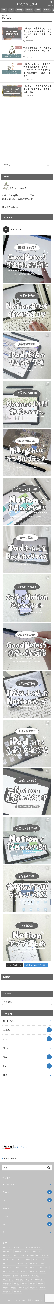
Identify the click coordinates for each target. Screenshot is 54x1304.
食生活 (18, 1292)
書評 (26, 1284)
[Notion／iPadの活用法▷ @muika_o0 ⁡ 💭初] (26, 598)
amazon (8, 1248)
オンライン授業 (38, 1264)
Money (29, 10)
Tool (5, 1066)
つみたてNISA (25, 1260)
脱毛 (14, 1288)
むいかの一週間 (25, 1300)
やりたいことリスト (42, 1260)
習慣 (6, 1288)
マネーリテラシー (11, 1272)
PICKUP (8, 1256)
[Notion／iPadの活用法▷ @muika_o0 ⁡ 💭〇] (26, 646)
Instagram (9, 1252)
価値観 (34, 1272)
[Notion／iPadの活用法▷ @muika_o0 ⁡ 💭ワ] (26, 307)
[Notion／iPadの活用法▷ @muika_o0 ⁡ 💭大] (26, 355)
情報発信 (40, 1280)
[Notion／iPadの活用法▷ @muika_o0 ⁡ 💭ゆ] (26, 937)
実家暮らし (9, 1280)
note (28, 1252)
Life (11, 10)
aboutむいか (9, 1021)
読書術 (34, 1288)
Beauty (19, 10)
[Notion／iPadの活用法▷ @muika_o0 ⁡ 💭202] (26, 452)
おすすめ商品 (10, 1260)
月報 (5, 1075)
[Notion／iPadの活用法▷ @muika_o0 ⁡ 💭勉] (26, 259)
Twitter (31, 1256)
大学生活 (26, 1276)
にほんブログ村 (21, 1147)
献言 (42, 1284)
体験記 (25, 1272)
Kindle (19, 1252)
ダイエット (9, 1268)
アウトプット (10, 1264)
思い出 (30, 1280)
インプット (24, 1264)
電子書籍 (8, 1292)
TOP (4, 10)
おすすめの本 (43, 1256)
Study (6, 1057)
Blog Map (19, 1248)
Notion (46, 10)
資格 (43, 1288)
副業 (43, 1272)
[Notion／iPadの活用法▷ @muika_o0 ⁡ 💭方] (26, 743)
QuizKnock (20, 1256)
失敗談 (36, 1276)
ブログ (34, 1268)
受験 (16, 1276)
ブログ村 (45, 1268)
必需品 (20, 1280)
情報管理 (8, 1284)
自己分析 (24, 1288)
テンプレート (23, 1268)
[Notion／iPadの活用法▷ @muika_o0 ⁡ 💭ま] (26, 791)
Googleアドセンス (34, 1248)
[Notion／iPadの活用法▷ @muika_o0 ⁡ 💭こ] (26, 549)
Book (38, 10)
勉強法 (7, 1276)
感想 (18, 1284)
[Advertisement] (27, 129)
